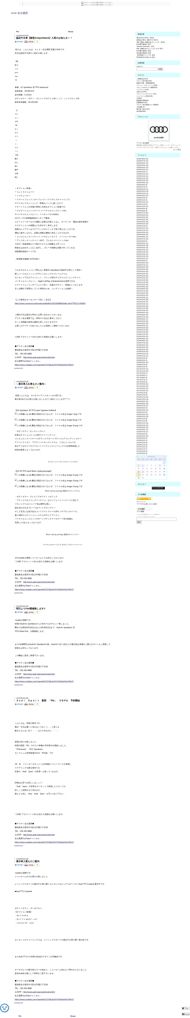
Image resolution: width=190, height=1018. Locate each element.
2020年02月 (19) (142, 328)
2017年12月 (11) (142, 369)
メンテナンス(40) (142, 90)
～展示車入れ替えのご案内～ (31, 384)
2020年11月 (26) (142, 308)
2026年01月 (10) (142, 174)
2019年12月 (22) (142, 332)
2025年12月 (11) (142, 176)
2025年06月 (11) (142, 189)
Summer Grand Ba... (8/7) (145, 46)
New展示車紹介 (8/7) (143, 44)
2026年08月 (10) (142, 159)
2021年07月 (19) (142, 291)
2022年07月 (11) (142, 265)
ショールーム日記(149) (144, 96)
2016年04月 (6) (141, 412)
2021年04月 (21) (142, 297)
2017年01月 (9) (141, 393)
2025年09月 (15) (142, 183)
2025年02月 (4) (141, 198)
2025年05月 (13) (142, 191)
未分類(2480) (141, 111)
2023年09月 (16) (142, 234)
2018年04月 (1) (141, 360)
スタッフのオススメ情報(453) (146, 87)
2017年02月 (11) (142, 391)
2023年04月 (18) (142, 245)
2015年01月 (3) (141, 445)
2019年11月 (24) (142, 334)
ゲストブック (141, 502)
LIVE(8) (139, 98)
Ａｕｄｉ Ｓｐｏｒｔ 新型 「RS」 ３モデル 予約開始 (48, 700)
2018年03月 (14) (142, 362)
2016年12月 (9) (141, 395)
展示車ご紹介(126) (143, 109)
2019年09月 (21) (142, 339)
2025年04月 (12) (142, 193)
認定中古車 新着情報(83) (145, 83)
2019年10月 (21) (142, 336)
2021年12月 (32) (142, 280)
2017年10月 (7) (141, 373)
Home (70, 32)
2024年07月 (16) (142, 213)
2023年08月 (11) (142, 237)
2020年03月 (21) (142, 326)
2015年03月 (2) (141, 440)
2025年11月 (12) (142, 178)
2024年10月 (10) (142, 206)
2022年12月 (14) (142, 254)
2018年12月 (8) (141, 358)
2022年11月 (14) (142, 256)
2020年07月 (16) (142, 317)
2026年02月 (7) (141, 172)
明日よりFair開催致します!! (30, 608)
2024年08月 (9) (141, 211)
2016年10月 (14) (142, 399)
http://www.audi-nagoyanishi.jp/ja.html (39, 357)
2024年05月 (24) (142, 217)
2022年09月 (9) (141, 261)
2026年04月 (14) (142, 167)
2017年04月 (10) (142, 386)
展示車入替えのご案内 (27, 861)
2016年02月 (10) (142, 416)
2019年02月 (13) (142, 354)
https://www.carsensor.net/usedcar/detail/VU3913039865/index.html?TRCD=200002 (50, 303)
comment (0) (18, 368)
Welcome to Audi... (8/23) (145, 38)
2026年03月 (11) (142, 169)
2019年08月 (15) (142, 341)
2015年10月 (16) (142, 425)
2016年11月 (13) (142, 397)
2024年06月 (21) (142, 215)
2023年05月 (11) (142, 243)
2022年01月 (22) (142, 278)
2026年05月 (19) (142, 165)
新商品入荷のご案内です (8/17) (147, 40)
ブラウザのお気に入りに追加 (146, 504)
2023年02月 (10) (142, 250)
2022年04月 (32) (142, 271)
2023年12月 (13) (142, 228)
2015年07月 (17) (142, 432)
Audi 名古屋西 (19, 13)
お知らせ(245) (141, 92)
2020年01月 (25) (142, 330)
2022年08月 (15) (142, 263)
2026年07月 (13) (142, 161)
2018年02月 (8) (141, 364)
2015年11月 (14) (142, 423)
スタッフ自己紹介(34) (144, 81)
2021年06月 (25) (142, 293)
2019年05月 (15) (142, 347)
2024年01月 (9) (141, 226)
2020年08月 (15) (142, 315)
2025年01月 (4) (141, 200)
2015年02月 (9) (141, 442)
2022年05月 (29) (142, 269)
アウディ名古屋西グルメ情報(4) (147, 105)
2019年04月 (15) (142, 349)
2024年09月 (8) (141, 209)
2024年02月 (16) (142, 224)
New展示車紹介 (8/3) (143, 51)
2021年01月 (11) (142, 304)
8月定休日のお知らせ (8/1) (145, 57)
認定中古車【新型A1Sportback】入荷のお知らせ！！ (44, 38)
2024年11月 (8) (141, 204)
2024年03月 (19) (142, 222)
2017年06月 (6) (141, 382)
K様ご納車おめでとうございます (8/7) (149, 49)
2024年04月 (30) (142, 219)
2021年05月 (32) (142, 295)
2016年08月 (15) (142, 404)
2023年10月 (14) (142, 232)
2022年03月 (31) (142, 274)
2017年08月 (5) (141, 377)
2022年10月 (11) (142, 258)
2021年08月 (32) (142, 289)
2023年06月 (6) (141, 241)
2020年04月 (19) (142, 323)
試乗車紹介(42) (141, 102)
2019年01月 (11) (142, 356)
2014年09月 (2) (141, 453)
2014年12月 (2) (141, 447)
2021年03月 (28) (142, 299)
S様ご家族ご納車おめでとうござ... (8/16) (150, 42)
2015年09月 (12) (142, 427)
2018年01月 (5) (141, 367)
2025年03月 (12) (142, 196)
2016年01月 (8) (141, 419)
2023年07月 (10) (142, 239)
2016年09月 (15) (142, 401)
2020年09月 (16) (142, 312)
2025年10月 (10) (142, 180)
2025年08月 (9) (141, 185)
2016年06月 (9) (141, 408)
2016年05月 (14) (142, 410)
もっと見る (177, 149)
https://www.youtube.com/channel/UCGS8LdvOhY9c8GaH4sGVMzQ (44, 365)
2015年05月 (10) (142, 436)
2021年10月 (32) (142, 284)
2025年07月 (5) (141, 187)
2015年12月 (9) (141, 421)
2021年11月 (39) (142, 282)
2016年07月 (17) (142, 406)
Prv (17, 32)
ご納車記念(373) (142, 79)
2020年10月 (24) (142, 310)
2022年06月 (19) (142, 267)
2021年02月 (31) (142, 302)
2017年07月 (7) (141, 380)
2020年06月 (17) (142, 319)
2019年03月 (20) (142, 351)
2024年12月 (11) (142, 202)
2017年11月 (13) (142, 371)
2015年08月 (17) (142, 429)
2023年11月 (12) (142, 230)
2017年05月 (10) (142, 384)
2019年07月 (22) (142, 343)
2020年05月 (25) (142, 321)
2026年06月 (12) (142, 163)
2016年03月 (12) (142, 414)
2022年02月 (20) (142, 276)
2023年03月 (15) (142, 248)
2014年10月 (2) (141, 451)
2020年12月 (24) (142, 306)
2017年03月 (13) (142, 388)
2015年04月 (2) (141, 438)
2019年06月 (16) (142, 345)
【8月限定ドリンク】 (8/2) (145, 55)
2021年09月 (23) (142, 287)
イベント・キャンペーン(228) (146, 85)
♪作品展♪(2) (140, 107)
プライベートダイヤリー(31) (146, 94)
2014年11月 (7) (141, 449)
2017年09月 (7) (141, 375)
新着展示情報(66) (142, 100)
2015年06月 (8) (141, 434)
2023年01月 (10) (142, 252)
